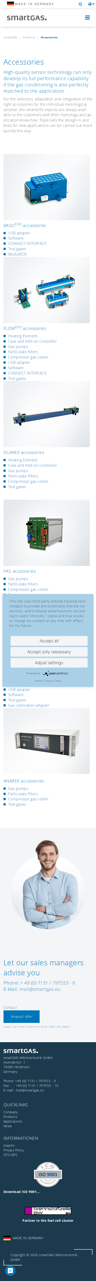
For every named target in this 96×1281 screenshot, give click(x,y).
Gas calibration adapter (28, 705)
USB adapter (19, 233)
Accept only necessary (49, 651)
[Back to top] (87, 1272)
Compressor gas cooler (28, 357)
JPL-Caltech (64, 1026)
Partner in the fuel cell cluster (47, 1220)
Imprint (39, 680)
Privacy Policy (53, 680)
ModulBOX (17, 254)
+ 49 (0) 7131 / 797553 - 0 (47, 983)
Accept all (49, 640)
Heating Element (22, 335)
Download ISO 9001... (21, 1191)
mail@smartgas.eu (40, 989)
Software (16, 238)
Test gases (17, 248)
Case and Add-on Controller (32, 341)
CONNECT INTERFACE (27, 243)
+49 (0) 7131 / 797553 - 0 (35, 1081)
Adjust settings (49, 662)
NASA (52, 1026)
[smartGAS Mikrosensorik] (30, 18)
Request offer (21, 1016)
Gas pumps (18, 346)
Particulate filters (23, 351)
